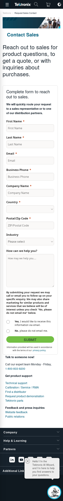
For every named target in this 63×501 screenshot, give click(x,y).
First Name (14, 121)
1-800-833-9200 (15, 369)
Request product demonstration (24, 396)
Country (12, 202)
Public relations (14, 416)
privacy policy (39, 350)
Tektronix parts (14, 400)
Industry (12, 235)
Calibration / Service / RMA (22, 387)
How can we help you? (22, 251)
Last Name (13, 137)
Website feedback (16, 412)
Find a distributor (15, 392)
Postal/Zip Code (17, 218)
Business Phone (17, 170)
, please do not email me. (31, 330)
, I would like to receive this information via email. (33, 323)
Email (10, 153)
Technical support (16, 383)
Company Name (17, 186)
